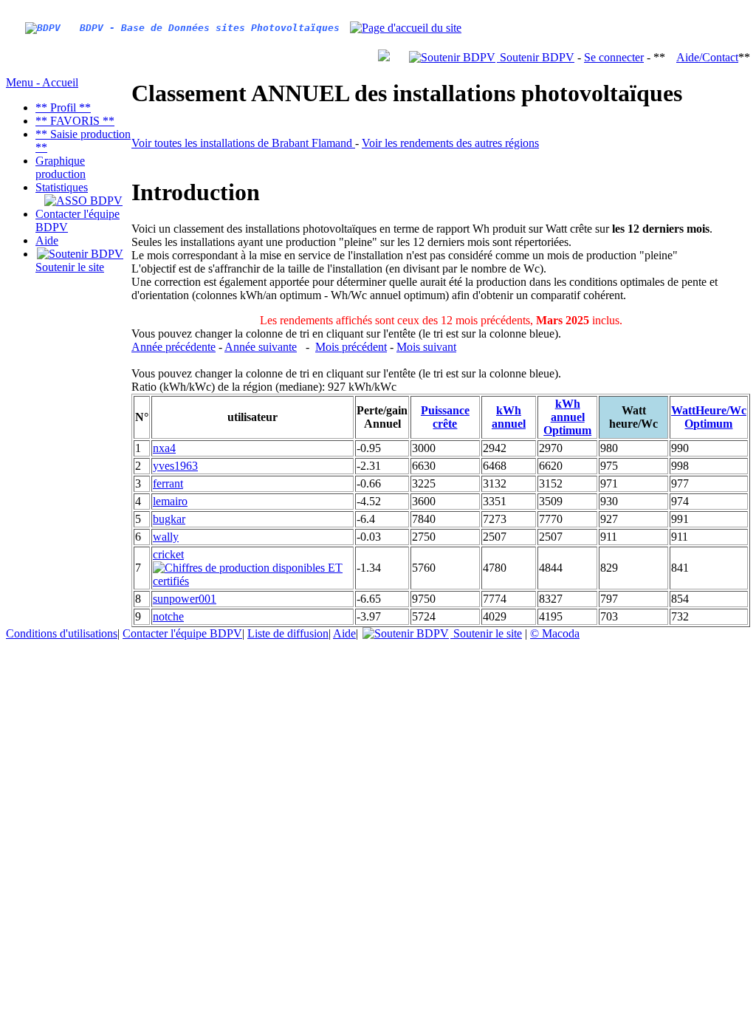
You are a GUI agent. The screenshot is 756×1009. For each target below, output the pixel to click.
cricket (168, 554)
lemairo (170, 501)
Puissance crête (445, 417)
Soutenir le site (69, 267)
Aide (46, 240)
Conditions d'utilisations (61, 633)
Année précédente (173, 347)
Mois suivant (426, 347)
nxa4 (164, 448)
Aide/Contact (707, 57)
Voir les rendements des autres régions (450, 143)
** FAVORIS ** (74, 120)
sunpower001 (184, 598)
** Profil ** (63, 107)
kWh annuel (509, 417)
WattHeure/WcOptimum (708, 417)
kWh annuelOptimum (567, 417)
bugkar (169, 519)
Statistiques (61, 187)
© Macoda (555, 633)
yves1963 (175, 465)
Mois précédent (351, 347)
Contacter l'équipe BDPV (182, 633)
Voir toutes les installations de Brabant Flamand (243, 143)
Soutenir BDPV (535, 57)
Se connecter (614, 57)
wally (166, 536)
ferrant (168, 483)
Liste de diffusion (288, 633)
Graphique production (60, 167)
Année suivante (260, 347)
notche (168, 616)
